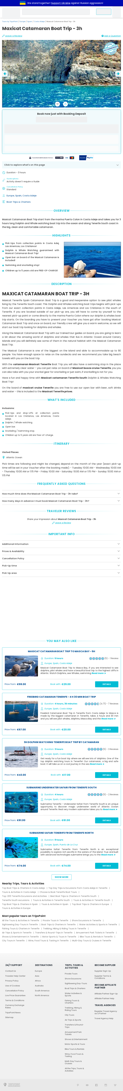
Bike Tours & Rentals (74, 1049)
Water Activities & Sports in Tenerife (98, 924)
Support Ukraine (60, 3)
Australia (39, 985)
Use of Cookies (12, 985)
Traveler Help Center (15, 975)
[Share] (65, 104)
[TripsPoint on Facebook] (96, 1084)
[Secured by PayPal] (86, 158)
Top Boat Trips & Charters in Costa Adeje (23, 888)
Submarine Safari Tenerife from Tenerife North (61, 833)
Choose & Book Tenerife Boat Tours (58, 892)
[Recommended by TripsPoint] (110, 49)
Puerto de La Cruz (69, 844)
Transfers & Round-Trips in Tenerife (54, 932)
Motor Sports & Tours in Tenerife (59, 936)
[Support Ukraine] (22, 3)
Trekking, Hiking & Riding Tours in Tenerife (65, 928)
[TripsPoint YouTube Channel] (87, 1084)
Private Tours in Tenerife (56, 920)
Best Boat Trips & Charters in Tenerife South (73, 896)
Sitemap (9, 1017)
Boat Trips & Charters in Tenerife (58, 924)
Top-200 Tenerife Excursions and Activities (24, 896)
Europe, (11, 195)
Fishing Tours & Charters (72, 1001)
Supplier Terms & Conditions (102, 977)
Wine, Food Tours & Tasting (74, 1055)
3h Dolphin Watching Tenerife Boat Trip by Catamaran (61, 742)
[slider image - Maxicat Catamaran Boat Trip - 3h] (61, 73)
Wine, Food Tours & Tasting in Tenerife (48, 940)
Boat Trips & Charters (19, 201)
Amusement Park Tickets (73, 1033)
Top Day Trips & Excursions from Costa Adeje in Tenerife (78, 888)
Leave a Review (13, 35)
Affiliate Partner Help (104, 998)
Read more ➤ (99, 673)
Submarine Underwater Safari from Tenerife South (61, 787)
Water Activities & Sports (73, 994)
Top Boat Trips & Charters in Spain (20, 904)
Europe (22, 21)
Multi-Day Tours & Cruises (73, 1062)
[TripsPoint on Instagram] (105, 1084)
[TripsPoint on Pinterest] (78, 1084)
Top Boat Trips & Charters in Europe (91, 904)
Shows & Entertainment (76, 1039)
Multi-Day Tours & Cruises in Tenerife (91, 940)
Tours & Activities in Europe (16, 908)
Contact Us (10, 971)
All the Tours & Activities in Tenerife (21, 920)
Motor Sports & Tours (75, 1044)
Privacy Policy (11, 980)
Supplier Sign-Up (102, 971)
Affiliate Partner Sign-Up (106, 993)
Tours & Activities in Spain (55, 904)
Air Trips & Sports (73, 1019)
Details (107, 684)
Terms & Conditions (14, 1000)
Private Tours (71, 973)
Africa (38, 980)
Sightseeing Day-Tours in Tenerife (20, 924)
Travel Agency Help (103, 1018)
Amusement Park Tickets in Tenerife (95, 932)
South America (42, 990)
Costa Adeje (39, 21)
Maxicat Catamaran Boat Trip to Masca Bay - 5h (61, 651)
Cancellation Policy (14, 990)
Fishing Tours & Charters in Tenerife (21, 928)
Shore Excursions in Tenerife (87, 920)
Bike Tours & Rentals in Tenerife (96, 936)
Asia (37, 975)
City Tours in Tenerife (13, 940)
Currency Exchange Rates (14, 1006)
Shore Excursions (73, 978)
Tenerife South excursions (16, 900)
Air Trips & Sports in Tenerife (17, 932)
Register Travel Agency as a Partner (105, 1012)
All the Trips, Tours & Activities (74, 1069)
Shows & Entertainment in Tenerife (20, 936)
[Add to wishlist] (57, 104)
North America (42, 995)
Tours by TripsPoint (10, 21)
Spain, (18, 195)
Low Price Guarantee (15, 995)
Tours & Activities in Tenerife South (51, 900)
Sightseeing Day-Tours (76, 983)
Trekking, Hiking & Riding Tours (73, 1009)
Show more (61, 877)
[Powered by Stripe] (52, 158)
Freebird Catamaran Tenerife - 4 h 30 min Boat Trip (61, 697)
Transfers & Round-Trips (74, 1026)
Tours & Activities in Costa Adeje (19, 892)
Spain (29, 21)
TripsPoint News (13, 1012)
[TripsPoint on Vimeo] (115, 1084)
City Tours (69, 1015)
